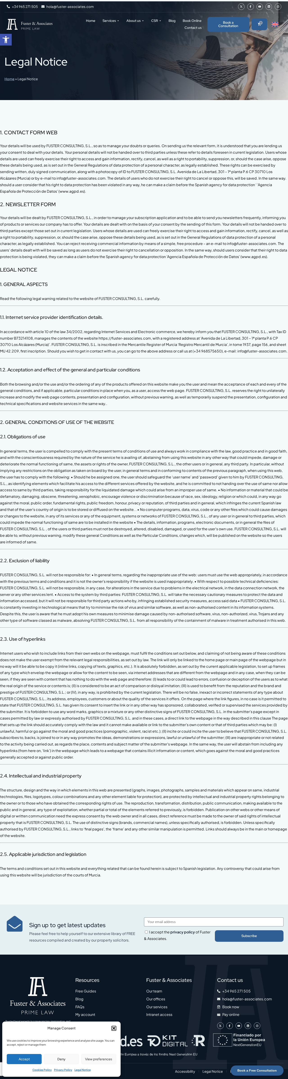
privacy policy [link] (182, 932)
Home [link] (9, 79)
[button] (114, 1028)
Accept (24, 1059)
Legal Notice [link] (82, 1070)
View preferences (98, 1059)
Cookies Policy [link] (42, 1070)
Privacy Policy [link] (63, 1070)
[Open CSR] (160, 21)
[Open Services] (118, 21)
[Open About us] (143, 21)
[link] (6, 40)
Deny (61, 1059)
